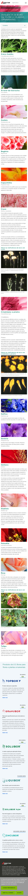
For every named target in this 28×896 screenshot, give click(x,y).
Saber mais (5, 697)
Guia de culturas (4, 7)
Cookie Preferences (9, 887)
